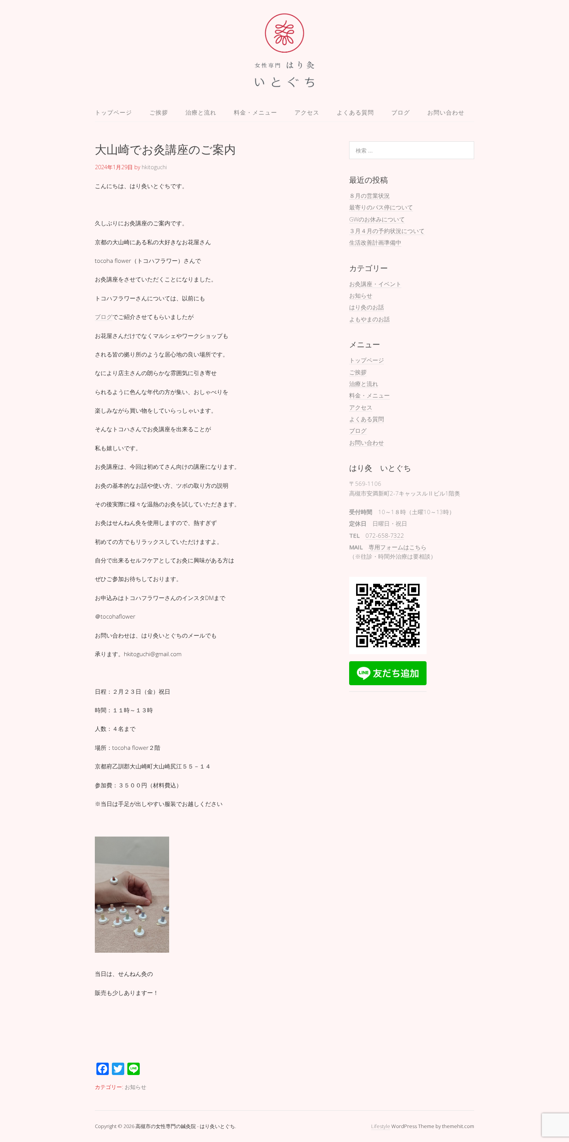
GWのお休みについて (377, 219)
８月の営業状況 (369, 195)
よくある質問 (355, 112)
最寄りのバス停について (381, 207)
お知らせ (135, 1087)
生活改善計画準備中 (375, 242)
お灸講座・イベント (375, 284)
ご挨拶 (158, 112)
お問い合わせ (445, 112)
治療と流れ (200, 112)
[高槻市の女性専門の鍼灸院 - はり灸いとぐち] (284, 84)
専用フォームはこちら (397, 547)
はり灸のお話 (366, 307)
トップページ (113, 112)
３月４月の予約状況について (387, 231)
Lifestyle (380, 1126)
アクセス (307, 112)
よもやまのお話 (369, 319)
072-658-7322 (384, 535)
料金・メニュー (255, 112)
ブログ (400, 112)
